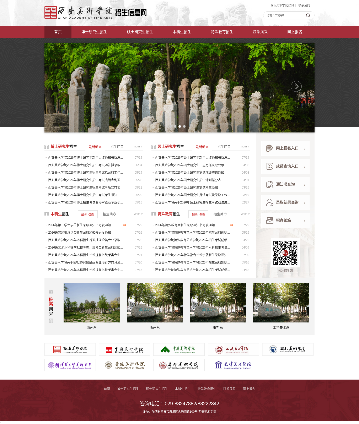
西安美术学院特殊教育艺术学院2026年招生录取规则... (192, 232)
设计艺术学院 (281, 327)
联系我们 (304, 5)
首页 (58, 32)
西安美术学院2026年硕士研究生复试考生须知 (186, 187)
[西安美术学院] (70, 354)
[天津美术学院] (233, 370)
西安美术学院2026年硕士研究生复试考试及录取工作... (192, 195)
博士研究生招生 (94, 32)
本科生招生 (182, 32)
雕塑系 (155, 327)
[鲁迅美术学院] (124, 370)
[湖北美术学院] (287, 354)
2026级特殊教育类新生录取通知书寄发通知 (185, 225)
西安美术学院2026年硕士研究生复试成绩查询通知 (189, 172)
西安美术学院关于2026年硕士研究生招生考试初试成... (192, 202)
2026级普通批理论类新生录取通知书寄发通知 (79, 232)
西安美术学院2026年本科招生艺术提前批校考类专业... (85, 270)
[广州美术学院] (179, 370)
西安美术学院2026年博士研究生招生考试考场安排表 (84, 187)
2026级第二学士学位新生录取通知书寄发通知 (79, 225)
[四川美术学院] (233, 354)
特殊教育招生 (222, 32)
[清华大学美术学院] (70, 370)
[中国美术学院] (124, 354)
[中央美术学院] (179, 354)
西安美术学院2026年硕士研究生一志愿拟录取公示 (189, 165)
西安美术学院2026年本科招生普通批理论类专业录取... (85, 240)
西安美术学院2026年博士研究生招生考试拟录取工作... (85, 172)
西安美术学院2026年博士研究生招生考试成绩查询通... (85, 180)
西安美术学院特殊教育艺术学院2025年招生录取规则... (192, 262)
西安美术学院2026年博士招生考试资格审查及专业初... (85, 202)
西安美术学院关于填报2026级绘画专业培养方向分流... (85, 262)
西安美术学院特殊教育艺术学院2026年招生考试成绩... (192, 240)
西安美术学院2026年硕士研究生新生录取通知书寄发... (192, 157)
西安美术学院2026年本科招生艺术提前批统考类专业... (85, 255)
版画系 (92, 327)
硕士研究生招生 (140, 32)
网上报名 (294, 32)
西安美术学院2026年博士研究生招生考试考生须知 (82, 195)
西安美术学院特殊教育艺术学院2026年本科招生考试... (192, 247)
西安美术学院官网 (282, 5)
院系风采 (260, 32)
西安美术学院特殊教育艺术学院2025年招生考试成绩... (192, 270)
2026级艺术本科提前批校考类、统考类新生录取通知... (85, 247)
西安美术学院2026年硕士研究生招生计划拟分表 (188, 180)
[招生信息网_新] (95, 17)
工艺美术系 (218, 327)
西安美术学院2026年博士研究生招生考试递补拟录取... (85, 165)
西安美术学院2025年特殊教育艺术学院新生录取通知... (192, 255)
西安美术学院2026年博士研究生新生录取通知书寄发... (85, 157)
